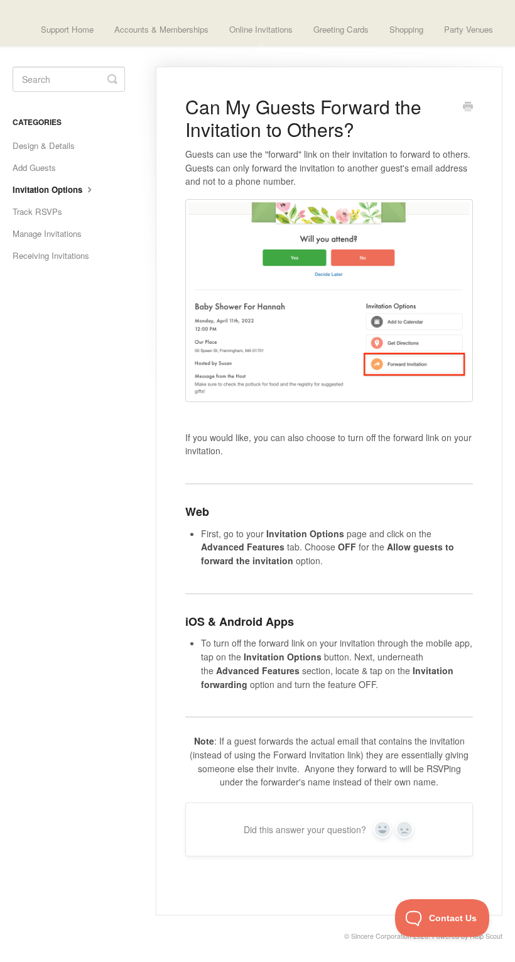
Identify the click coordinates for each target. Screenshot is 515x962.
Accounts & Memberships (161, 29)
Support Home (67, 29)
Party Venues (468, 29)
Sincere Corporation (381, 936)
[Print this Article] (468, 107)
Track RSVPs (37, 211)
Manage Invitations (47, 233)
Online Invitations (261, 29)
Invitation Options (49, 189)
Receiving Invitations (51, 255)
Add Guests (34, 167)
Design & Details (44, 145)
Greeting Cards (341, 29)
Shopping (406, 29)
